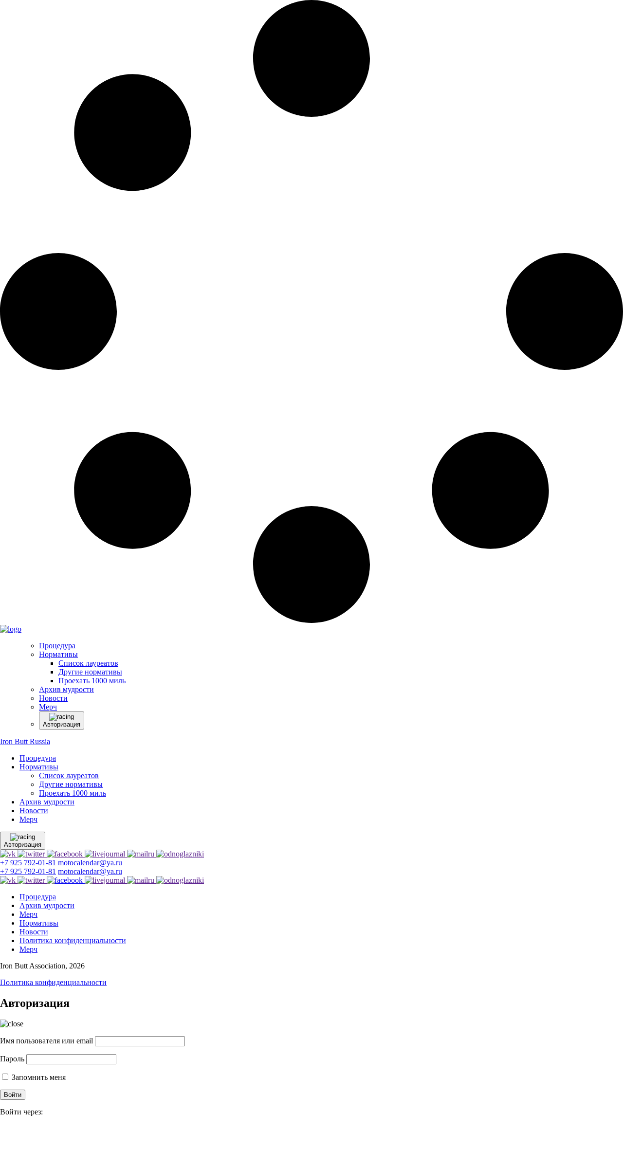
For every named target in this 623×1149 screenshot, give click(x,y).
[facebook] (1, 1134)
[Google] (3, 1134)
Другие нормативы (71, 784)
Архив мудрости (46, 802)
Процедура (37, 758)
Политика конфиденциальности (72, 940)
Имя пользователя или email (46, 1041)
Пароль (12, 1059)
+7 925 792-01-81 (28, 862)
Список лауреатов (69, 775)
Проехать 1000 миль (72, 793)
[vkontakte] (5, 1134)
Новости (33, 810)
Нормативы (38, 767)
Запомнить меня (38, 1077)
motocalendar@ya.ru (90, 862)
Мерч (28, 819)
